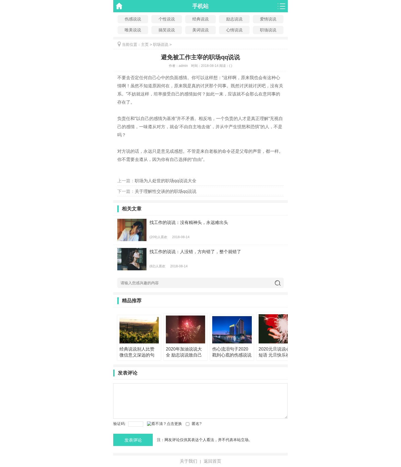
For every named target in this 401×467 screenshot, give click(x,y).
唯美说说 (133, 30)
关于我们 (188, 461)
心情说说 (234, 30)
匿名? (197, 423)
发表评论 (133, 440)
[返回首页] (119, 6)
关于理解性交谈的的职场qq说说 (165, 191)
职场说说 (268, 30)
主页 (145, 44)
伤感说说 (133, 19)
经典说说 (200, 19)
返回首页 (212, 461)
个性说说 (166, 19)
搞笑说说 (166, 30)
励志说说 (234, 19)
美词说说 (200, 30)
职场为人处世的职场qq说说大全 (165, 180)
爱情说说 (268, 19)
